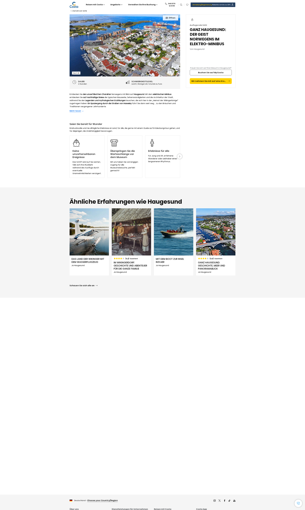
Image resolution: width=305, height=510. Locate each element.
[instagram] (215, 501)
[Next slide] (179, 156)
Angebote (115, 4)
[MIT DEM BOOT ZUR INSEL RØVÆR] (173, 241)
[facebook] (225, 501)
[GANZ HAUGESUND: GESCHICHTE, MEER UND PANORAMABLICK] (215, 241)
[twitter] (220, 501)
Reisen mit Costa (94, 4)
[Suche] (181, 5)
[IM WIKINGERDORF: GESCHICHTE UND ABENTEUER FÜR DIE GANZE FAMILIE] (131, 241)
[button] (187, 5)
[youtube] (234, 501)
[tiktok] (229, 501)
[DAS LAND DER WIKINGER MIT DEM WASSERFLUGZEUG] (89, 241)
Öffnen (172, 18)
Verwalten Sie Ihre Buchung (141, 4)
